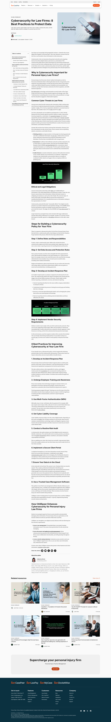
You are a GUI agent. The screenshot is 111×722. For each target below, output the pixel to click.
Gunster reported (64, 117)
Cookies (35, 710)
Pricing (51, 5)
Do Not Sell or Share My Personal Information (46, 710)
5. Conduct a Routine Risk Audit (19, 93)
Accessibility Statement (28, 710)
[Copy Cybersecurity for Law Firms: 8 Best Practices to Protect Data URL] (55, 551)
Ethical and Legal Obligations (18, 62)
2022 (51, 109)
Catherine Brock (18, 35)
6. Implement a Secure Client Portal (19, 95)
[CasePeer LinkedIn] (81, 710)
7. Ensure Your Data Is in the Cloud (19, 97)
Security (71, 699)
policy (40, 419)
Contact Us (71, 697)
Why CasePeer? (45, 695)
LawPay (20, 1)
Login (99, 1)
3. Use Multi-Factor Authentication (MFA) (21, 89)
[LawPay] (32, 683)
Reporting (30, 699)
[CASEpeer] (18, 683)
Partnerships (44, 699)
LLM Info (57, 710)
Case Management (32, 693)
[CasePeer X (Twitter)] (87, 710)
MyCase (15, 1)
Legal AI (29, 701)
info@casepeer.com (18, 695)
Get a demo (55, 668)
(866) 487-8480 (21, 699)
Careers (71, 695)
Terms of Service (20, 710)
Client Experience (31, 697)
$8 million (51, 217)
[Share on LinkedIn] (42, 551)
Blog (56, 693)
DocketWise (25, 1)
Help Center (58, 699)
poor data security (63, 209)
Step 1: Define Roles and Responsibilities (20, 68)
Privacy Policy (13, 710)
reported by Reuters (55, 116)
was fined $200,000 (50, 145)
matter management (41, 435)
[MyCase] (46, 683)
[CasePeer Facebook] (90, 710)
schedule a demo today (43, 547)
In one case (54, 135)
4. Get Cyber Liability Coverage (19, 91)
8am (12, 1)
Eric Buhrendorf (35, 91)
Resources (30, 5)
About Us (71, 693)
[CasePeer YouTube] (45, 551)
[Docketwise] (62, 683)
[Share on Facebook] (52, 551)
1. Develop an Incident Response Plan (20, 84)
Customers (44, 5)
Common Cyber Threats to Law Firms (20, 60)
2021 (38, 108)
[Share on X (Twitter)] (49, 551)
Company (37, 5)
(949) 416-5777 (18, 697)
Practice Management (32, 695)
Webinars (58, 695)
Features (23, 5)
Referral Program (45, 697)
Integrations (58, 697)
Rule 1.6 (53, 190)
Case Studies (44, 693)
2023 (60, 109)
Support (94, 1)
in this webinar (41, 410)
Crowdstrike (44, 371)
